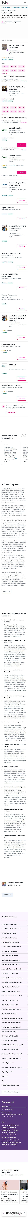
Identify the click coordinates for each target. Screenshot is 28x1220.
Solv (3, 7)
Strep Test (13, 7)
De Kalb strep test (7, 1109)
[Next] (25, 435)
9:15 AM (21, 108)
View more (4, 73)
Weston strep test (7, 1117)
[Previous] (22, 435)
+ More (16, 458)
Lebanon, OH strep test (9, 1132)
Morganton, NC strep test (10, 1130)
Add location (11, 412)
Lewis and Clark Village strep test (12, 1114)
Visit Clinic (22, 145)
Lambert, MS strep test (9, 1137)
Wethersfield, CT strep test (10, 1125)
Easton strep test (7, 1112)
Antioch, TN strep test (9, 1128)
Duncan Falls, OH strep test (10, 1140)
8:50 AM (13, 70)
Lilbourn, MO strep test (9, 1145)
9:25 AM (5, 111)
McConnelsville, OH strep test (11, 1142)
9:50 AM (21, 111)
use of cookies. (18, 1214)
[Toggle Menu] (24, 2)
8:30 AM (5, 108)
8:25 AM (21, 66)
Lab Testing (7, 7)
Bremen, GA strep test (9, 1135)
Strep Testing (24, 7)
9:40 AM (13, 111)
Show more (23, 81)
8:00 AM (5, 66)
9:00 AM (21, 70)
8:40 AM (5, 70)
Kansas (18, 7)
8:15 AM (13, 66)
